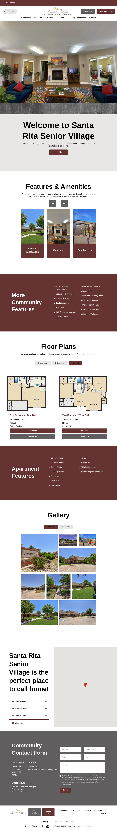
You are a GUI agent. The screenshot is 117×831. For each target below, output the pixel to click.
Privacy (45, 822)
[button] (52, 203)
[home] (58, 11)
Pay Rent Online (79, 18)
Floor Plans (39, 18)
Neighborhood (63, 18)
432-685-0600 (10, 11)
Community (26, 18)
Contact (92, 18)
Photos (50, 18)
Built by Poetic (31, 826)
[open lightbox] (39, 553)
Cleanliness (70, 822)
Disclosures (57, 822)
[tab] (43, 363)
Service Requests (105, 11)
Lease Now (88, 11)
